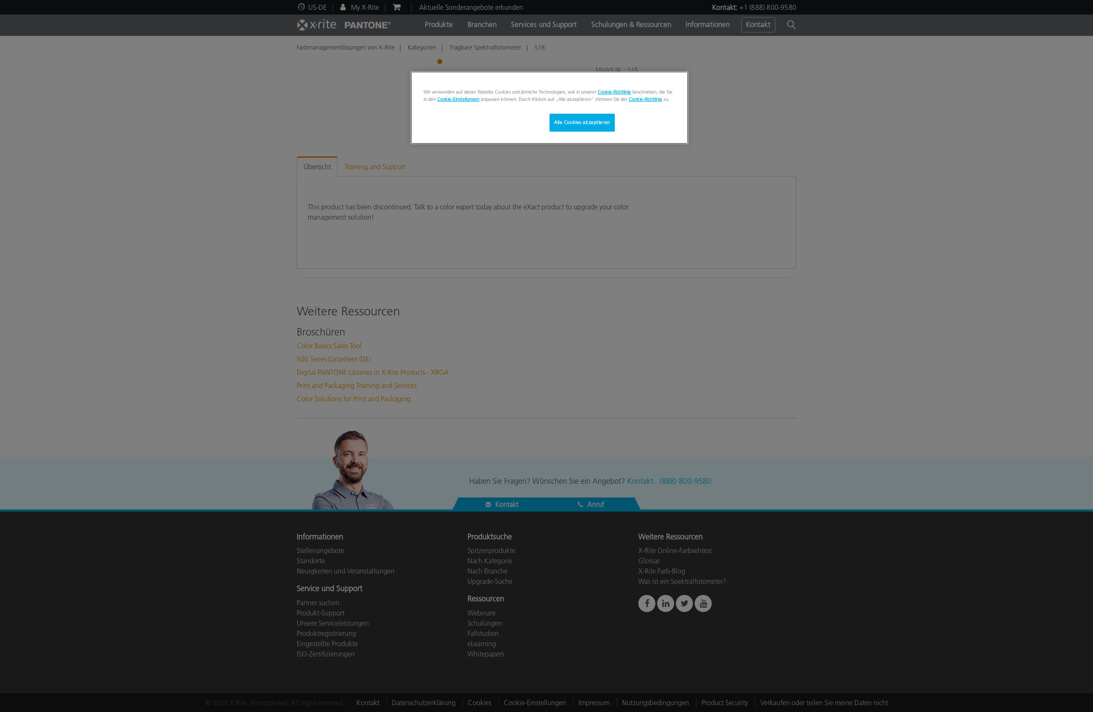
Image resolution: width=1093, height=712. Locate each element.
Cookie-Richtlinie (614, 92)
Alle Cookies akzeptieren (582, 122)
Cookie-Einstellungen (458, 99)
